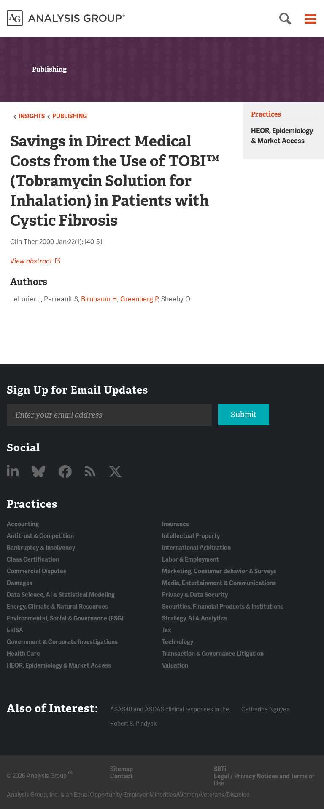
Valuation (175, 665)
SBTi (220, 769)
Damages (19, 583)
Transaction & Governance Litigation (213, 653)
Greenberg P (139, 299)
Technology (177, 642)
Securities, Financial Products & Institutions (223, 606)
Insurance (175, 524)
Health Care (23, 653)
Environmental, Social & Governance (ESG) (65, 618)
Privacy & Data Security (195, 595)
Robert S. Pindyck (133, 723)
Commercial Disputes (36, 571)
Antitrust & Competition (40, 536)
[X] (115, 472)
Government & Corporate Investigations (62, 642)
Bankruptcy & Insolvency (41, 547)
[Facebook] (66, 472)
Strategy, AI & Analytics (194, 618)
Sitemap (121, 769)
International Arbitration (196, 547)
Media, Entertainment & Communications (219, 583)
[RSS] (91, 472)
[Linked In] (14, 472)
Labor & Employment (190, 559)
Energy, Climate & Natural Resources (57, 606)
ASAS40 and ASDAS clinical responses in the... (171, 709)
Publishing (69, 116)
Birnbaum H (99, 299)
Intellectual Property (191, 536)
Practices (32, 504)
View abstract (31, 261)
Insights (32, 116)
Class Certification (33, 559)
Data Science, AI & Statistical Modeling (61, 595)
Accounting (23, 524)
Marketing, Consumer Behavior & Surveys (219, 571)
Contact (121, 776)
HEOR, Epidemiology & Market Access (59, 665)
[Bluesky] (40, 472)
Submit (243, 414)
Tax (166, 630)
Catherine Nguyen (265, 709)
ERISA (15, 630)
